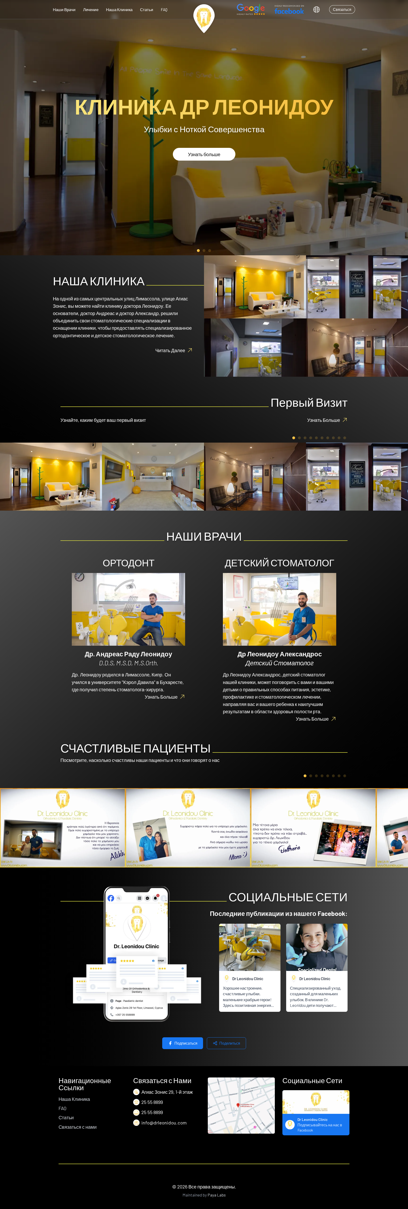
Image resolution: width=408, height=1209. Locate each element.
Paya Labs (217, 1194)
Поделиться (229, 1043)
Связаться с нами (78, 1127)
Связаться (342, 9)
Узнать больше (204, 154)
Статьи (146, 9)
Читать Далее (170, 350)
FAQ (164, 9)
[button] (198, 250)
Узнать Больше (323, 420)
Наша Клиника (119, 9)
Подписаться (185, 1043)
